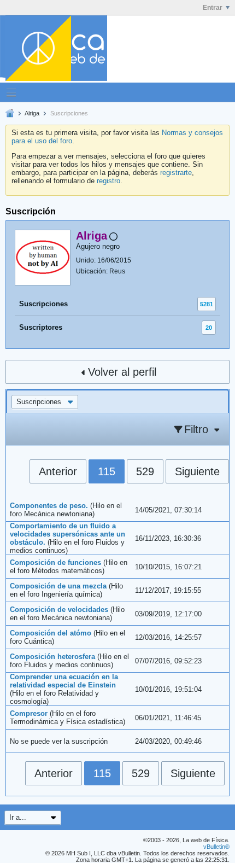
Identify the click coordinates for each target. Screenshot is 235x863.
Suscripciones (43, 304)
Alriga (32, 113)
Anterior (58, 471)
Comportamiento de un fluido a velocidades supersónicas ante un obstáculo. (67, 534)
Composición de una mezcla (58, 586)
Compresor (29, 713)
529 (145, 471)
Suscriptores (40, 327)
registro (108, 181)
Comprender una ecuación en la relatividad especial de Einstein (64, 681)
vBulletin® (216, 846)
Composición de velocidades (59, 609)
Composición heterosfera (52, 656)
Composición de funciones (55, 562)
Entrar (212, 7)
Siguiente (197, 471)
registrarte (176, 172)
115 (106, 471)
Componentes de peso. (49, 506)
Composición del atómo (50, 633)
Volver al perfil (122, 372)
